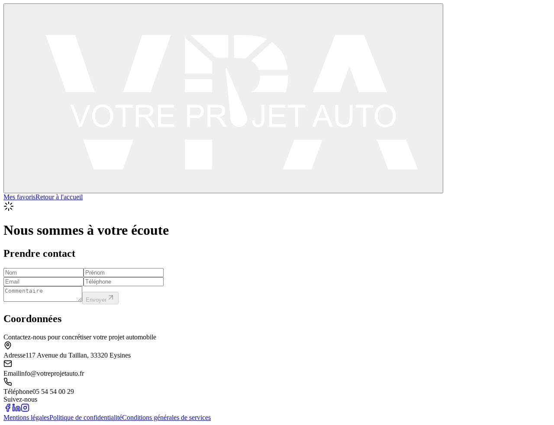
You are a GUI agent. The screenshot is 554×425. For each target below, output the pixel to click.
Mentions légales (26, 417)
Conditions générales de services (166, 417)
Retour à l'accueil (59, 197)
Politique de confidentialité (85, 417)
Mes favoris (19, 197)
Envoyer (96, 300)
